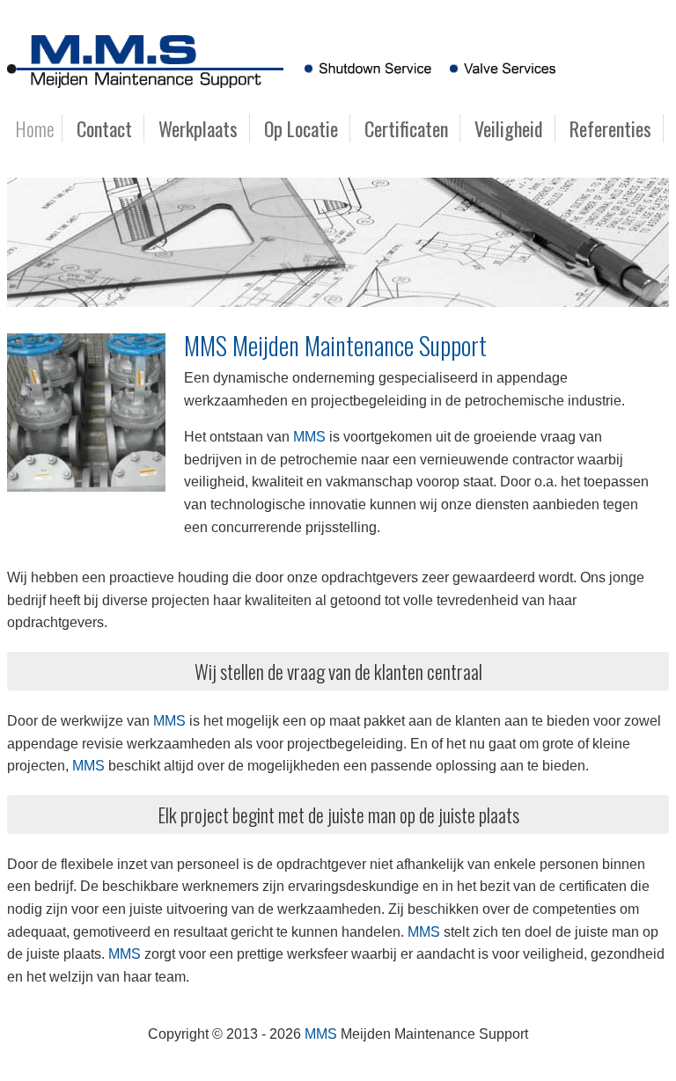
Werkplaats (198, 128)
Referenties (610, 128)
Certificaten (406, 128)
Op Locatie (301, 128)
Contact (104, 128)
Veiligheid (508, 128)
